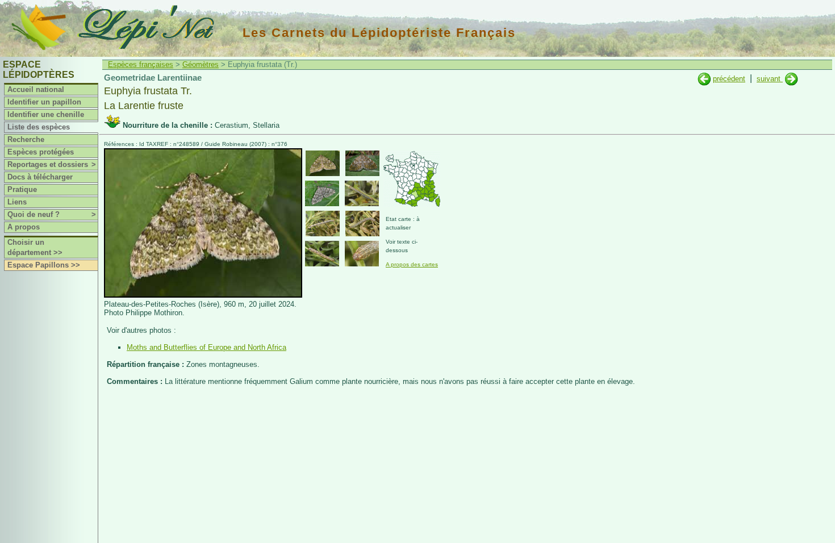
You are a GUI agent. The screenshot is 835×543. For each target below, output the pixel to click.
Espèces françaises (140, 64)
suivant (770, 78)
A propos (23, 227)
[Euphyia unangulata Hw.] (704, 78)
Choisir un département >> (34, 247)
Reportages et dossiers (51, 164)
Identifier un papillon (44, 102)
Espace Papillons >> (43, 265)
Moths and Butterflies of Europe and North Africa (206, 347)
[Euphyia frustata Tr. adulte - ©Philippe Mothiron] (322, 163)
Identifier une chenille (45, 114)
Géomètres (200, 64)
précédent (729, 78)
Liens (17, 202)
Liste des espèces (38, 127)
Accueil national (35, 89)
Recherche (25, 139)
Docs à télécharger (40, 177)
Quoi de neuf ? (51, 214)
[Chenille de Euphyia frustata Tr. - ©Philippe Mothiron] (362, 193)
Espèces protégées (40, 152)
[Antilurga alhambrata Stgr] (791, 78)
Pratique (22, 189)
